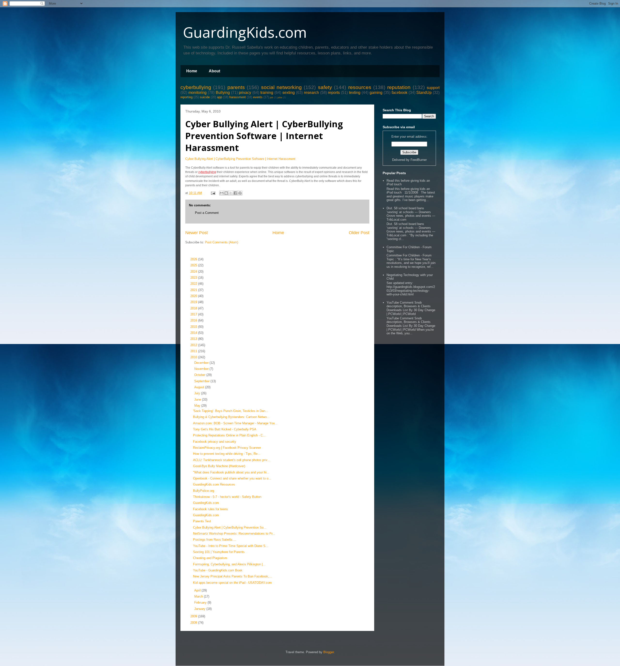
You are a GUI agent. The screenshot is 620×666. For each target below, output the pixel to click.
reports (334, 92)
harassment (237, 97)
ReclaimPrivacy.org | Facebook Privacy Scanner (227, 447)
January (200, 609)
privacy (245, 92)
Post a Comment (207, 213)
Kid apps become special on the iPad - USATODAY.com (232, 582)
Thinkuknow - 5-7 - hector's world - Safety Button (227, 497)
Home (191, 71)
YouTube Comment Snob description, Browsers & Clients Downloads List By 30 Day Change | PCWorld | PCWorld (411, 308)
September (202, 381)
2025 (194, 265)
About (214, 71)
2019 (194, 302)
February (201, 602)
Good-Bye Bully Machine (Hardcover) (219, 466)
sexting (288, 92)
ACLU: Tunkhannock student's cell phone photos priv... (231, 460)
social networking (281, 87)
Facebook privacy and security (214, 441)
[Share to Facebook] (235, 193)
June (198, 399)
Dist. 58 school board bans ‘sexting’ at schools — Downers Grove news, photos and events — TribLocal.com (411, 213)
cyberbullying (195, 87)
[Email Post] (212, 193)
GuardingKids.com (245, 32)
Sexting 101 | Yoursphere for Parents (219, 552)
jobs (280, 97)
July (197, 393)
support (433, 88)
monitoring (197, 92)
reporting (186, 97)
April (198, 590)
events (258, 97)
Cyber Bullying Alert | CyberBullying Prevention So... (229, 527)
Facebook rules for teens (210, 509)
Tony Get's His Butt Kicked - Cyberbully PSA (224, 429)
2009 (194, 616)
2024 (194, 271)
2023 (194, 277)
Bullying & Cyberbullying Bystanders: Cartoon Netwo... (231, 417)
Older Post (359, 232)
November (201, 369)
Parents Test (202, 521)
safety (325, 87)
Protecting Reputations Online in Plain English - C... (229, 435)
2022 (194, 283)
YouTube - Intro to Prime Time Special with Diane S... (230, 546)
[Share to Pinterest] (240, 193)
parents (236, 87)
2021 (194, 290)
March (199, 596)
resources (359, 87)
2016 (194, 320)
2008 (194, 622)
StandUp (424, 92)
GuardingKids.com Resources (214, 484)
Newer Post (196, 232)
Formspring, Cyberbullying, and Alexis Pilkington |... (229, 564)
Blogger (328, 652)
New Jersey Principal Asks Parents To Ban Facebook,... (232, 576)
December (201, 363)
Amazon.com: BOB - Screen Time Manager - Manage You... (235, 423)
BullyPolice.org (203, 491)
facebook (399, 92)
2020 (194, 296)
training (266, 92)
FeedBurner (419, 160)
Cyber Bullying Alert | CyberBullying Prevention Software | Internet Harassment (264, 136)
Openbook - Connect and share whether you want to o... (232, 478)
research (311, 92)
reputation (399, 87)
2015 (194, 327)
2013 (194, 339)
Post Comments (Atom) (221, 242)
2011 (194, 351)
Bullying (223, 92)
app (219, 97)
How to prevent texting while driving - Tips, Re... (226, 454)
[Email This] (221, 193)
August (199, 387)
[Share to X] (230, 193)
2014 (194, 333)
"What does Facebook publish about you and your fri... (231, 472)
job (271, 97)
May (197, 405)
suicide (205, 97)
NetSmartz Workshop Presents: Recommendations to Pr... (234, 533)
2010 (194, 357)
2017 (194, 314)
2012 (194, 345)
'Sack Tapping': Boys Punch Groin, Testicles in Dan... (230, 411)
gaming (376, 92)
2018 (194, 308)
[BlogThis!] (226, 193)
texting (354, 92)
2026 (194, 259)
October (200, 375)
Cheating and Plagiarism (210, 558)
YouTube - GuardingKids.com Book (217, 570)
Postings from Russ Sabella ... (214, 539)
